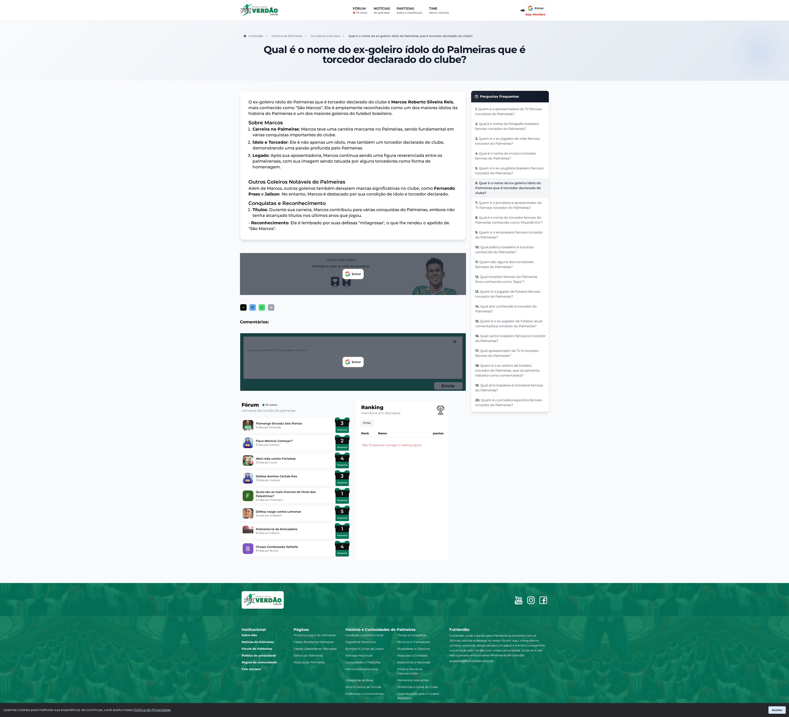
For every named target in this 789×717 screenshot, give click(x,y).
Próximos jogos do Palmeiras (315, 635)
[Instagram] (531, 600)
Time (439, 10)
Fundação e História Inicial (364, 635)
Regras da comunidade (259, 662)
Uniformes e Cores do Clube (417, 687)
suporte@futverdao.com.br (471, 661)
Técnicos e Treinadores (413, 642)
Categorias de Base (359, 680)
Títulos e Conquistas (411, 635)
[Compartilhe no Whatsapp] (261, 307)
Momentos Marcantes (413, 680)
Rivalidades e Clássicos (413, 649)
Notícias (382, 10)
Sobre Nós (249, 635)
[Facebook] (543, 600)
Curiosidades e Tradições (363, 662)
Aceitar (777, 710)
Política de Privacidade (152, 710)
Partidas (409, 10)
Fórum (360, 10)
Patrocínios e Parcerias (361, 669)
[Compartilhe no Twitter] (243, 307)
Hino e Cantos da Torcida (363, 687)
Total (367, 422)
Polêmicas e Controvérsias (364, 694)
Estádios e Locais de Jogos (364, 649)
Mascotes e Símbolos (412, 655)
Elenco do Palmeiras (308, 655)
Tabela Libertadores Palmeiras (315, 649)
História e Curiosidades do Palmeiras (380, 629)
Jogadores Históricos (360, 642)
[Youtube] (518, 600)
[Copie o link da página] (271, 307)
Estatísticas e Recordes (413, 662)
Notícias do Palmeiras (258, 642)
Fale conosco (251, 669)
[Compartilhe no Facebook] (252, 307)
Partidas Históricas (359, 655)
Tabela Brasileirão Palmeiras (314, 642)
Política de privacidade (259, 655)
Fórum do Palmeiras (257, 649)
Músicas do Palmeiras (309, 662)
